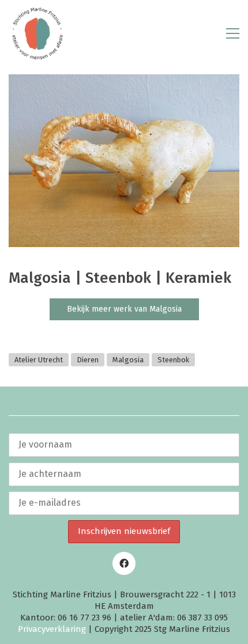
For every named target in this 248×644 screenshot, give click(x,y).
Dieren (88, 359)
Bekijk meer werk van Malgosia (124, 309)
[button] (232, 33)
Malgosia (128, 359)
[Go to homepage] (37, 33)
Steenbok (173, 359)
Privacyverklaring (52, 629)
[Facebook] (124, 563)
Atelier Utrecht (38, 359)
